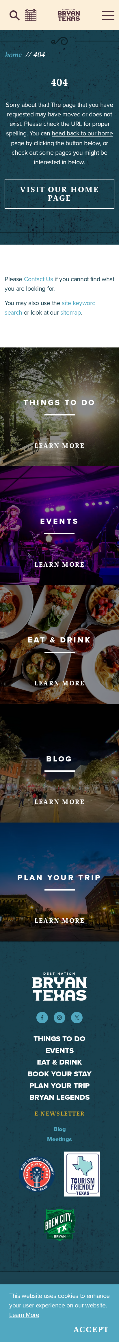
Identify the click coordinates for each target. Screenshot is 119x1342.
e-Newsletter (59, 1114)
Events (60, 1050)
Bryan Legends (59, 1097)
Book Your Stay (60, 1073)
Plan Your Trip (59, 1085)
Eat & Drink (59, 1061)
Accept (91, 1330)
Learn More (24, 1315)
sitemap (70, 312)
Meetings (59, 1139)
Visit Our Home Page (59, 193)
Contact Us (38, 279)
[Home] (66, 15)
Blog (59, 1129)
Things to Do (59, 1038)
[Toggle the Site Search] (15, 15)
